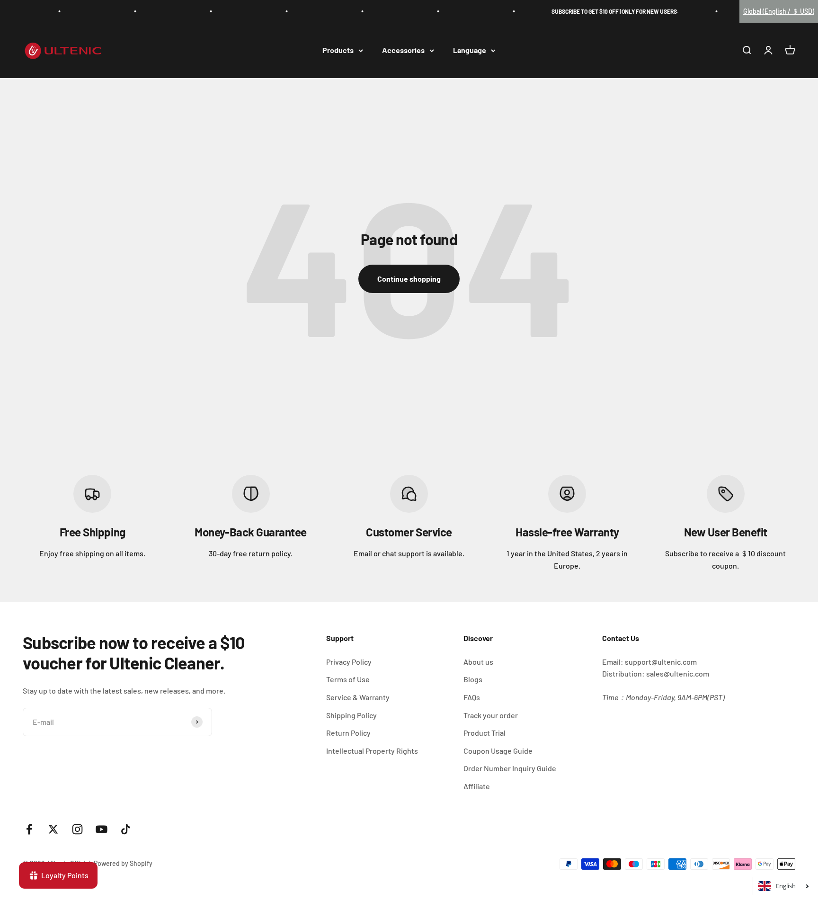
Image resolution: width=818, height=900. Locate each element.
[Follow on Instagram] (77, 829)
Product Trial (484, 732)
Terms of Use (348, 679)
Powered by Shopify (123, 863)
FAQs (471, 697)
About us (478, 661)
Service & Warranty (358, 697)
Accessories (403, 50)
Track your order (490, 715)
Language (469, 50)
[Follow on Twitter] (53, 829)
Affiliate (476, 786)
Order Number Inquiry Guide (509, 768)
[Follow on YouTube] (101, 829)
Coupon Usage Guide (498, 750)
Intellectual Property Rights (372, 750)
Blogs (472, 679)
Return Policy (348, 732)
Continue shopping (409, 278)
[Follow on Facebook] (29, 829)
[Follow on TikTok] (125, 829)
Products (338, 50)
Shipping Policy (351, 715)
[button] (778, 11)
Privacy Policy (349, 661)
